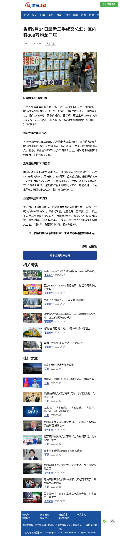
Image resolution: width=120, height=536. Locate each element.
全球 (67, 15)
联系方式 (81, 514)
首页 (26, 15)
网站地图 (44, 514)
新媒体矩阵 (64, 518)
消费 (83, 15)
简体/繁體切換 (108, 4)
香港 (50, 15)
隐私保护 (44, 518)
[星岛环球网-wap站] (37, 5)
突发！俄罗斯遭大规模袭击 (59, 365)
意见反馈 (26, 518)
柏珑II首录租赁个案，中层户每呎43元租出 (67, 328)
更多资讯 (60, 255)
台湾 (59, 15)
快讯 (34, 15)
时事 (42, 15)
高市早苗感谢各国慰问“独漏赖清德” (63, 450)
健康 (91, 15)
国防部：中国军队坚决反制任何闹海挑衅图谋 (69, 379)
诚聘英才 (63, 514)
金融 (75, 15)
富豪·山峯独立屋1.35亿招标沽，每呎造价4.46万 (70, 271)
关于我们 (26, 514)
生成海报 (50, 43)
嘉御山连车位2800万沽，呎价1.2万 (63, 343)
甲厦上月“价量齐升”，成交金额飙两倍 (64, 300)
